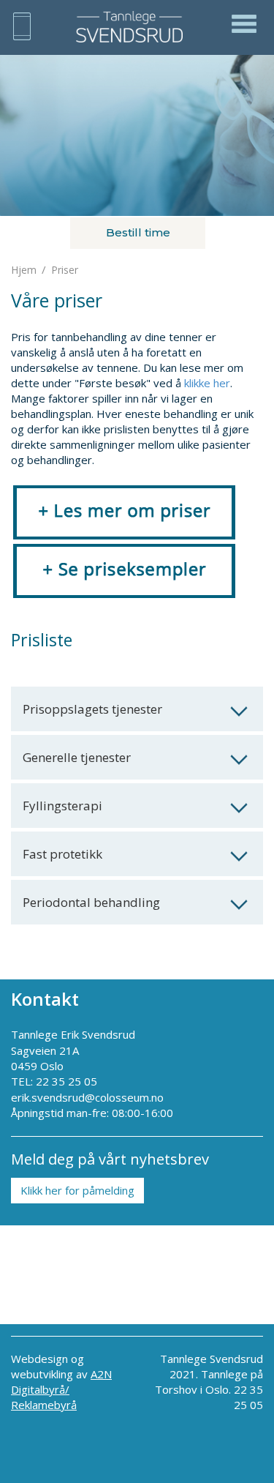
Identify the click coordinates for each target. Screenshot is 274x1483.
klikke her (207, 383)
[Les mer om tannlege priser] (124, 511)
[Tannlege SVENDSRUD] (135, 26)
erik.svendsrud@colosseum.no (87, 1097)
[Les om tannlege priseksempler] (124, 569)
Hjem (24, 270)
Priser (64, 270)
